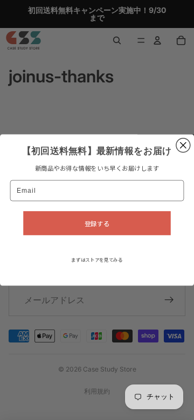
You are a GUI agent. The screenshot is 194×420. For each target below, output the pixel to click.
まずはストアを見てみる (96, 259)
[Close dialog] (183, 145)
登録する (97, 223)
